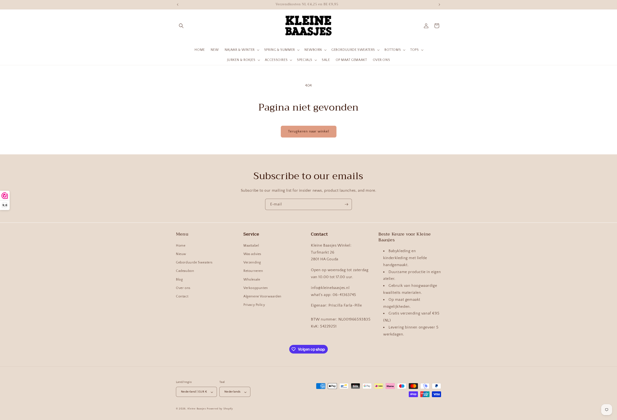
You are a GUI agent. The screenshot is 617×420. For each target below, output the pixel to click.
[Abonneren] (346, 204)
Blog (179, 279)
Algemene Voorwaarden (262, 296)
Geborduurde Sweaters (194, 262)
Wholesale (251, 279)
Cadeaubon (185, 271)
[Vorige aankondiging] (177, 4)
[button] (181, 25)
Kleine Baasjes (197, 408)
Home (180, 245)
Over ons (183, 288)
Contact (182, 296)
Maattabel (251, 245)
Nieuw (181, 254)
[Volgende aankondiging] (439, 4)
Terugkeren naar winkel (308, 131)
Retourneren (253, 271)
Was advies (252, 254)
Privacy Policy (254, 305)
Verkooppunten (255, 288)
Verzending (252, 262)
